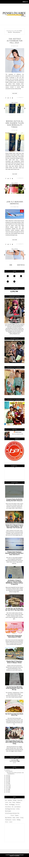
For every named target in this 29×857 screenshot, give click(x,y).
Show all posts (16, 32)
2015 (7, 789)
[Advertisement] (14, 832)
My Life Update (8, 811)
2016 (7, 787)
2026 (7, 770)
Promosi (12, 815)
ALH (6, 800)
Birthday (14, 800)
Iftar (12, 806)
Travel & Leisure (8, 819)
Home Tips (18, 804)
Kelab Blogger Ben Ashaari (10, 808)
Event (10, 802)
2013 (7, 792)
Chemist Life (19, 800)
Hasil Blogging (12, 804)
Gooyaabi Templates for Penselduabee (16, 855)
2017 (7, 786)
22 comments (20, 244)
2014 (7, 790)
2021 (7, 781)
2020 (7, 782)
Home (10, 265)
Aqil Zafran (10, 800)
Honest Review (8, 806)
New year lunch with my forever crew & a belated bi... (15, 773)
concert (10, 821)
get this (14, 762)
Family (13, 802)
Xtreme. (6, 821)
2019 (7, 783)
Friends (6, 804)
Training (21, 817)
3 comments (20, 178)
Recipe (14, 817)
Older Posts (20, 265)
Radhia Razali (18, 432)
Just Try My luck (17, 806)
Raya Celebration (8, 817)
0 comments (20, 97)
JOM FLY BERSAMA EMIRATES (15, 203)
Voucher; (14, 819)
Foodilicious (18, 802)
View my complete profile (17, 434)
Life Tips (17, 808)
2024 (7, 776)
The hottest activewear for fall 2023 (14, 41)
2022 (7, 779)
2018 (7, 785)
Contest (6, 802)
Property (16, 815)
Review (17, 817)
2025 (7, 775)
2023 (7, 778)
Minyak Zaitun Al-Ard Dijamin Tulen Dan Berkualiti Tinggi (15, 124)
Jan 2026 (9, 771)
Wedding (18, 819)
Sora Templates (12, 854)
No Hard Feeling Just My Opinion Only (12, 813)
